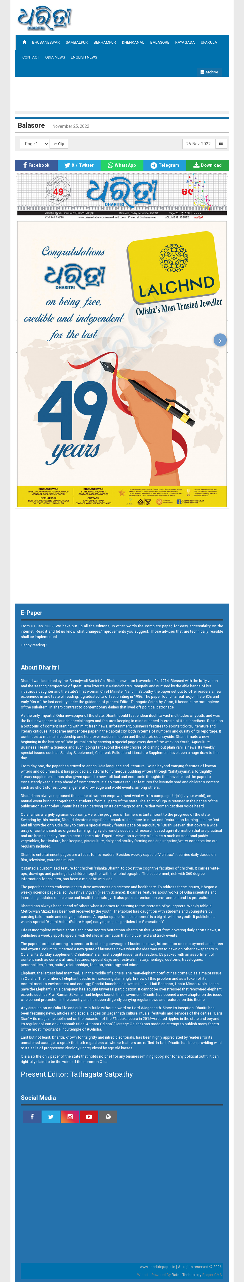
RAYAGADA (185, 42)
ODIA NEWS (55, 57)
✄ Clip (59, 143)
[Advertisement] (123, 93)
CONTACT (30, 57)
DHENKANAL (133, 42)
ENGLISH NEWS (84, 57)
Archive (211, 72)
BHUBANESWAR (46, 42)
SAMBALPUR (77, 42)
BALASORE (159, 42)
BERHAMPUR (105, 42)
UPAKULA (209, 42)
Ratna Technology (186, 1275)
